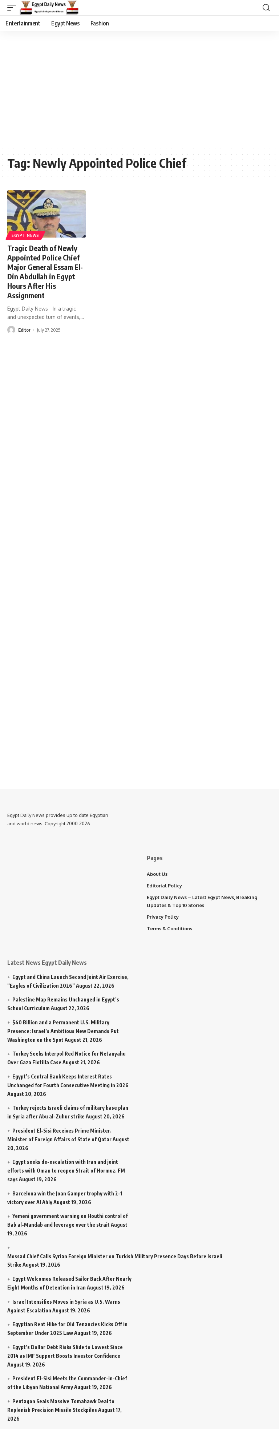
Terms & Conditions (169, 928)
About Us (157, 874)
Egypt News (25, 235)
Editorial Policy (164, 885)
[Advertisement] (143, 87)
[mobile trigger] (13, 7)
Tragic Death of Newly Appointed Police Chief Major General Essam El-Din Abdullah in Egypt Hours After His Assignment (45, 271)
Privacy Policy (163, 917)
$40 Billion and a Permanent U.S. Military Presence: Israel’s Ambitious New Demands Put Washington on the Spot (63, 1031)
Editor (24, 330)
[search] (266, 7)
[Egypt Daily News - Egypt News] (49, 7)
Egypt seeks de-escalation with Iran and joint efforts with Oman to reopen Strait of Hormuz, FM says (66, 1170)
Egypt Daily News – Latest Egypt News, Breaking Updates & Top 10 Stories (202, 901)
